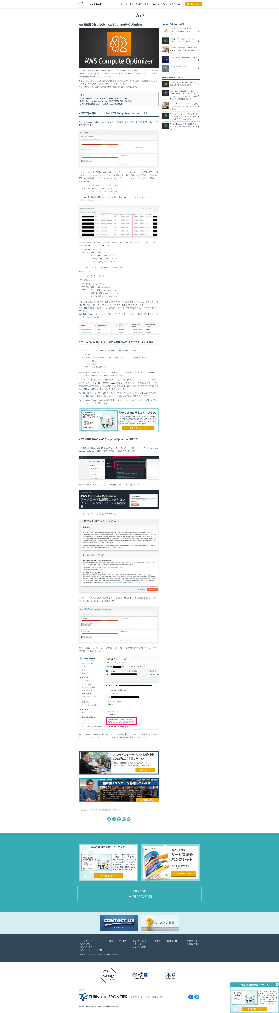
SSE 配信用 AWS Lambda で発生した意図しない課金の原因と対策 (183, 83)
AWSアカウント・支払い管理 (91, 950)
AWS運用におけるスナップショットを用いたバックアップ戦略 (183, 40)
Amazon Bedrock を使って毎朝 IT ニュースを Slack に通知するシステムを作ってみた (183, 126)
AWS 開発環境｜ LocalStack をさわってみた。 (183, 59)
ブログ (164, 4)
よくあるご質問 (193, 944)
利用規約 (83, 954)
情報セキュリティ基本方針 (96, 954)
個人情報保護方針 (113, 954)
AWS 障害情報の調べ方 (178, 66)
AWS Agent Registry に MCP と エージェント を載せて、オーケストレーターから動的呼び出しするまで (184, 116)
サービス (123, 4)
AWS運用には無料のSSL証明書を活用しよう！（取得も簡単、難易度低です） (183, 50)
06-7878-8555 (142, 896)
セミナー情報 (138, 944)
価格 (131, 4)
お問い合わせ (194, 4)
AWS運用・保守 (86, 947)
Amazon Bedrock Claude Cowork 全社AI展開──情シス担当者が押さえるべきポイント (184, 106)
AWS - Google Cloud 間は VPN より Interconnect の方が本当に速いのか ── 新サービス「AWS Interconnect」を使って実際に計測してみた (184, 95)
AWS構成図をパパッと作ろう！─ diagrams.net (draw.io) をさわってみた (183, 31)
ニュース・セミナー (140, 941)
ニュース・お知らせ (140, 947)
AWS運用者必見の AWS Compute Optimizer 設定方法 (102, 104)
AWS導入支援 (85, 944)
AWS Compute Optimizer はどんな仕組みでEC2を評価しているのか (107, 101)
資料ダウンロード (176, 4)
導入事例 (139, 4)
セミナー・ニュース (152, 4)
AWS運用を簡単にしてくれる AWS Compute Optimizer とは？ (105, 98)
